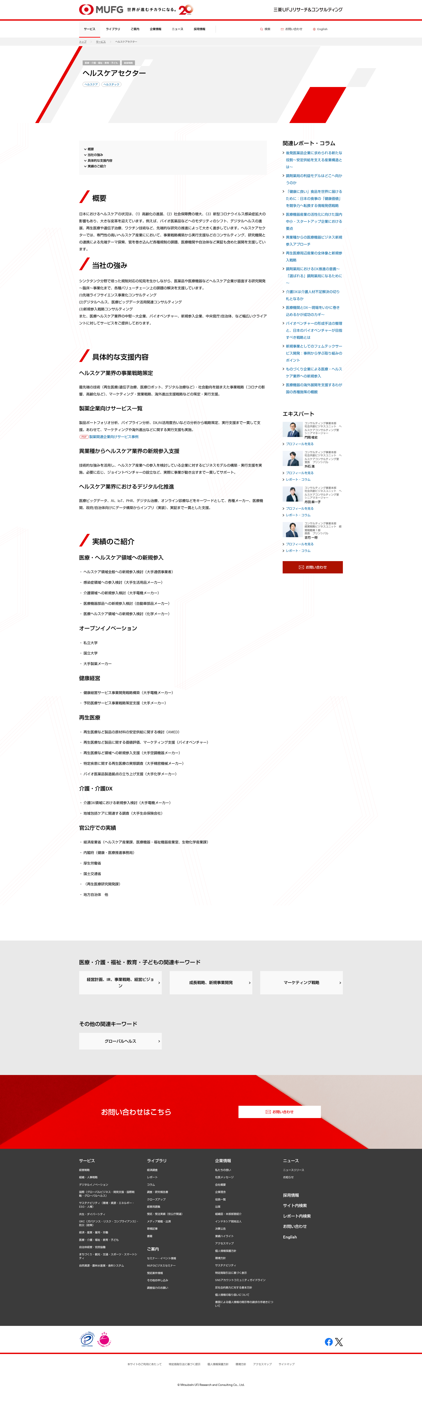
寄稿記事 (152, 1228)
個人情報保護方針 (225, 1250)
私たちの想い (223, 1169)
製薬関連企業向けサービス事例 (113, 437)
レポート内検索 (297, 1216)
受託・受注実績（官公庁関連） (165, 1213)
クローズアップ (156, 1199)
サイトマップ (287, 1364)
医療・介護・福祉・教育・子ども (101, 63)
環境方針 (220, 1258)
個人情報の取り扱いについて (232, 1294)
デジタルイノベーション (93, 1184)
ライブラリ (157, 1160)
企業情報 (223, 1160)
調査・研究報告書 (157, 1191)
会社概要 (220, 1184)
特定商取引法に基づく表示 (231, 1272)
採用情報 (199, 29)
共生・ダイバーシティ (92, 1214)
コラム (151, 1184)
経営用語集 (153, 1206)
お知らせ (288, 1177)
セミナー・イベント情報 (161, 1258)
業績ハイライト (224, 1236)
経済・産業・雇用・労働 (93, 1232)
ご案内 (153, 1249)
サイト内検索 (295, 1205)
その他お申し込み (157, 1280)
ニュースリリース (293, 1169)
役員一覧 (220, 1199)
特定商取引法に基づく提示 (184, 1364)
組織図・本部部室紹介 (228, 1213)
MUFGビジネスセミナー (161, 1265)
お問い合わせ (295, 1226)
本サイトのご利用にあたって (144, 1364)
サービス (101, 41)
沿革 (217, 1206)
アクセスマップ (224, 1243)
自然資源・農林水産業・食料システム (101, 1265)
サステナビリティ (225, 1265)
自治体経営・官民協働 (92, 1247)
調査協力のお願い (157, 1287)
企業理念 (220, 1191)
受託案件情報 (155, 1272)
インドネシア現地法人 (228, 1221)
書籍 (149, 1236)
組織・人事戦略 (88, 1177)
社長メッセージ (224, 1177)
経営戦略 (128, 63)
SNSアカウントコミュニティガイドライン (240, 1280)
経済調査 (152, 1169)
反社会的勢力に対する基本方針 (233, 1287)
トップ (82, 41)
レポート (152, 1177)
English (290, 1236)
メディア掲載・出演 (159, 1221)
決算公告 (220, 1228)
